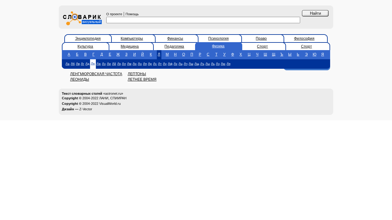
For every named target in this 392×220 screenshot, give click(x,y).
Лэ (218, 63)
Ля (228, 63)
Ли (109, 63)
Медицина (130, 46)
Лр (150, 63)
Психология (218, 38)
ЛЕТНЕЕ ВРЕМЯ (142, 79)
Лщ (196, 63)
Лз (104, 63)
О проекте (114, 14)
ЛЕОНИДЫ (79, 79)
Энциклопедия (88, 38)
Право (261, 38)
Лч (185, 63)
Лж (98, 63)
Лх (175, 63)
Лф (170, 63)
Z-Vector (85, 109)
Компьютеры (132, 38)
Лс (155, 63)
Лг (82, 63)
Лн (135, 63)
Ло (140, 63)
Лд (87, 63)
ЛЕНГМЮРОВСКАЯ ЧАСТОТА (96, 74)
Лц (181, 63)
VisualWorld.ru (110, 103)
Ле (93, 63)
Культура (85, 46)
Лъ (202, 63)
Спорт (262, 46)
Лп (145, 63)
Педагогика (174, 46)
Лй (114, 63)
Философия (304, 38)
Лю (223, 63)
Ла (68, 63)
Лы (207, 63)
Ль (213, 63)
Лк (119, 63)
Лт (160, 63)
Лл (124, 63)
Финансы (175, 38)
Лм (129, 63)
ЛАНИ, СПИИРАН (112, 98)
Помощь (132, 14)
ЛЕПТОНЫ (137, 74)
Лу (165, 63)
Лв (78, 63)
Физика (218, 46)
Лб (73, 63)
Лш (191, 63)
